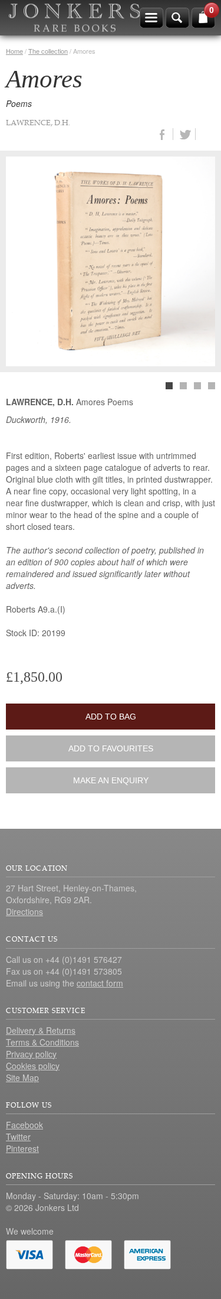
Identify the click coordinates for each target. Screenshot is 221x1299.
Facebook (24, 1125)
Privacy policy (31, 1054)
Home (14, 51)
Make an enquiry (111, 780)
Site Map (22, 1077)
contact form (100, 983)
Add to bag (110, 716)
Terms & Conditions (42, 1042)
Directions (24, 911)
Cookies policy (33, 1066)
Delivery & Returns (40, 1030)
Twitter (18, 1136)
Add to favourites (110, 748)
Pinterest (22, 1148)
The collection (48, 51)
